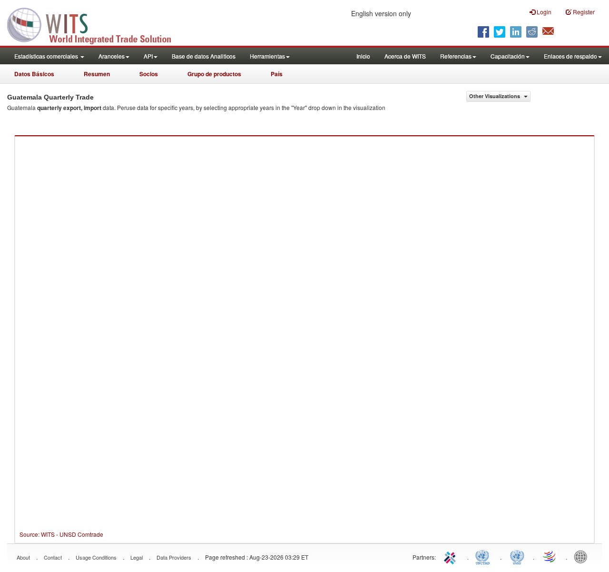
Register (583, 12)
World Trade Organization (550, 556)
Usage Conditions (96, 557)
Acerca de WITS (405, 56)
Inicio (363, 56)
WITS (95, 24)
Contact (53, 557)
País (277, 74)
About (23, 557)
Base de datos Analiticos (204, 56)
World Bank (582, 556)
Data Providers (174, 557)
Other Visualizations (495, 96)
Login (543, 12)
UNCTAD (484, 556)
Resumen (97, 74)
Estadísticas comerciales (46, 56)
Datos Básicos (34, 74)
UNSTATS (517, 556)
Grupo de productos (214, 74)
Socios (148, 74)
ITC (451, 556)
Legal (136, 557)
